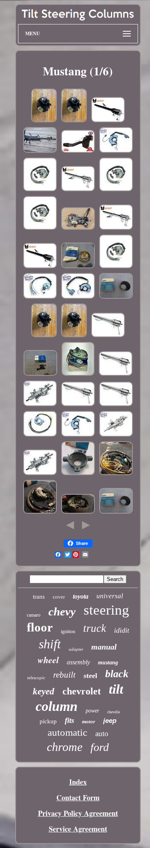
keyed (43, 691)
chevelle (113, 712)
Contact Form (78, 797)
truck (94, 628)
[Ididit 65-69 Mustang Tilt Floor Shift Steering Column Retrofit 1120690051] (108, 120)
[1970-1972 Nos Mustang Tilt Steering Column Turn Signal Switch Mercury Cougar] (78, 374)
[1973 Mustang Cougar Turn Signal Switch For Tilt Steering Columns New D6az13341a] (40, 297)
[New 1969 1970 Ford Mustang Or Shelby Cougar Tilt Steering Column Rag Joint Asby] (44, 120)
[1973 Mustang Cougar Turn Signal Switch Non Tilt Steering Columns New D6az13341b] (78, 297)
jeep (109, 721)
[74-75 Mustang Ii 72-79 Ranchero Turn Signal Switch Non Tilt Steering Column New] (116, 151)
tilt (116, 689)
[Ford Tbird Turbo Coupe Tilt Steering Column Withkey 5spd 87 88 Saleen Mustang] (40, 151)
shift (50, 644)
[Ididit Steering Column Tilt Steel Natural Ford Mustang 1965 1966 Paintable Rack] (108, 335)
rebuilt (64, 675)
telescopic (36, 677)
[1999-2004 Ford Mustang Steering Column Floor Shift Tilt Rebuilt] (116, 435)
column (57, 706)
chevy (62, 611)
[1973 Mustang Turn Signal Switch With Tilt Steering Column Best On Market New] (40, 189)
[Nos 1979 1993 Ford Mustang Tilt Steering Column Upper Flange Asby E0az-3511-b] (78, 473)
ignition (68, 631)
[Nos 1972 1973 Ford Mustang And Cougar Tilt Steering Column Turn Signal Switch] (40, 512)
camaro (33, 615)
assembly (78, 662)
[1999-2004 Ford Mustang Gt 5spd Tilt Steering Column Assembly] (78, 228)
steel (90, 676)
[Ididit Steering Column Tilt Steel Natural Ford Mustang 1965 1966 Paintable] (116, 374)
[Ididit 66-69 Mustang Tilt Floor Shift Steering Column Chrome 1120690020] (78, 189)
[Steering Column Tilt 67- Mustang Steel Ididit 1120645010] (116, 404)
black (116, 674)
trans (39, 596)
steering (106, 610)
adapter (76, 649)
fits (69, 720)
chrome (64, 746)
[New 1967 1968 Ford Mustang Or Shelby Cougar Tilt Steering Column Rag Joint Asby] (74, 120)
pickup (48, 721)
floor (40, 627)
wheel (48, 660)
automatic (67, 732)
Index (78, 782)
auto (101, 733)
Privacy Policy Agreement (78, 813)
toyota (80, 596)
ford (99, 747)
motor (88, 721)
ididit (121, 630)
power (92, 711)
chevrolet (81, 691)
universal (109, 596)
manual (104, 646)
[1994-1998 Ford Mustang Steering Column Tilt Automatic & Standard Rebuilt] (40, 404)
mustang (108, 663)
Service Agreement (78, 829)
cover (59, 597)
